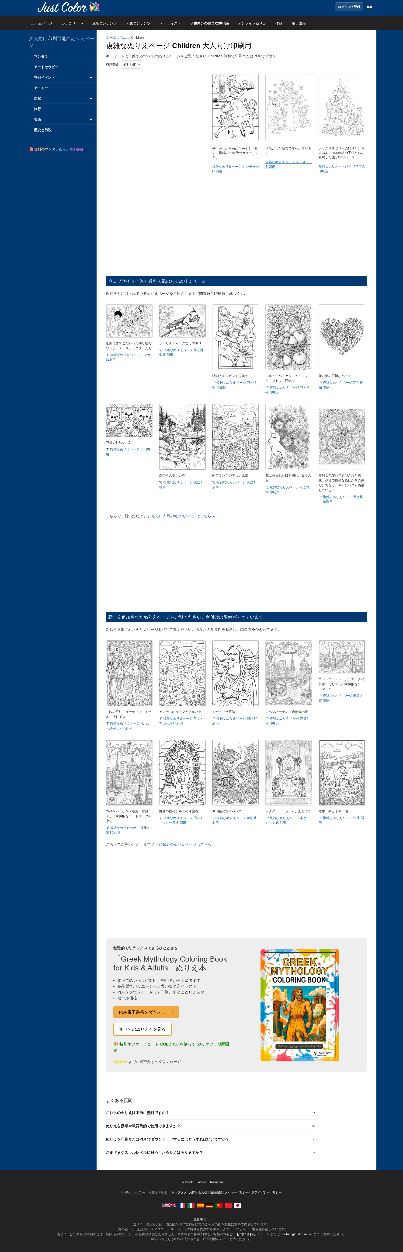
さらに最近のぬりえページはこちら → (184, 844)
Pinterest (201, 1182)
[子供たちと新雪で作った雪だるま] (288, 139)
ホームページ (41, 23)
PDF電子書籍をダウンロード (146, 1012)
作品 (278, 23)
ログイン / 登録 (349, 7)
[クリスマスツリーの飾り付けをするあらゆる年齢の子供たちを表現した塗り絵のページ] (342, 139)
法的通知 (216, 1192)
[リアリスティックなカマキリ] (182, 336)
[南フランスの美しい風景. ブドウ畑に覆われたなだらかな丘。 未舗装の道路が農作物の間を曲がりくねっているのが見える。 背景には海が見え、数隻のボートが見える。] (235, 469)
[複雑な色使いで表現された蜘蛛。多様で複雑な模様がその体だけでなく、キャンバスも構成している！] (342, 469)
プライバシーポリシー (266, 1192)
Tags (123, 37)
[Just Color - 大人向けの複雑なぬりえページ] (237, 1205)
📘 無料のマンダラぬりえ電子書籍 (56, 149)
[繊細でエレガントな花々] (235, 369)
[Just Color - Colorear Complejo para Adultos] (200, 1205)
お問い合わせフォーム (252, 1234)
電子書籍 (299, 23)
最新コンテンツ (104, 23)
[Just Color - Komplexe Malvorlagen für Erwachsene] (209, 1205)
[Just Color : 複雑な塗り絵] (69, 7)
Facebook (187, 1182)
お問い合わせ (198, 1192)
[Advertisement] (154, 111)
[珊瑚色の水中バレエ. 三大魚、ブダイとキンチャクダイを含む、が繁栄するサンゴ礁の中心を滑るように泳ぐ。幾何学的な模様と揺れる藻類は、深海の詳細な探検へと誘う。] (235, 804)
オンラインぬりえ (252, 23)
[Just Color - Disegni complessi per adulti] (191, 1205)
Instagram (217, 1182)
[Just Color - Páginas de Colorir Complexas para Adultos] (218, 1205)
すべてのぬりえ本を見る (142, 1029)
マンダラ (41, 56)
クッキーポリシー (237, 1192)
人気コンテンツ (138, 23)
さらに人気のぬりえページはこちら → (184, 516)
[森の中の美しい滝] (182, 469)
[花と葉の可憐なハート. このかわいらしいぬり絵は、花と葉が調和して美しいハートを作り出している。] (342, 369)
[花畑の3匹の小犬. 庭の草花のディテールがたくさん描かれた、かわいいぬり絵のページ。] (129, 436)
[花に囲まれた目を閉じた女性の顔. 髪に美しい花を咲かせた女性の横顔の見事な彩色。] (288, 469)
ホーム (111, 37)
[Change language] (369, 6)
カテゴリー (70, 23)
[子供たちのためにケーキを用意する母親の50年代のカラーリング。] (235, 139)
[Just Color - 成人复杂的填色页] (228, 1205)
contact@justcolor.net (297, 1234)
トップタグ (179, 1192)
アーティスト (170, 23)
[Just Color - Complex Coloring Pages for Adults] (169, 1205)
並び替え (112, 64)
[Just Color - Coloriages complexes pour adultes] (181, 1205)
